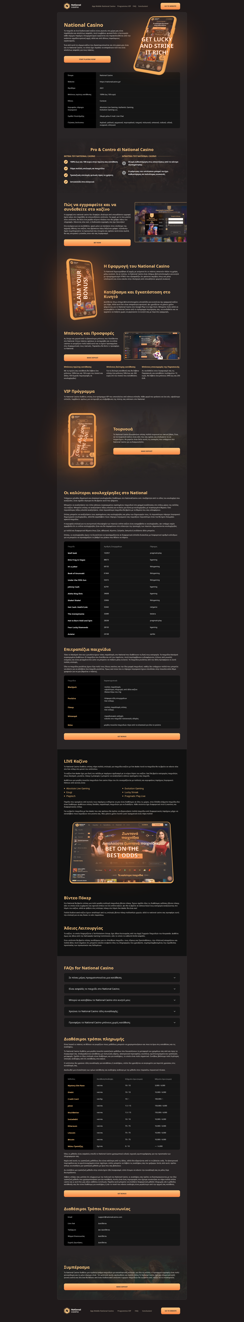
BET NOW (97, 243)
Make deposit (92, 358)
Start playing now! (87, 59)
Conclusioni (143, 6)
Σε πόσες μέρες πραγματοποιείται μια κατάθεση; (95, 977)
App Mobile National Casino (103, 6)
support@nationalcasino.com (110, 1217)
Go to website (170, 6)
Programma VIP (124, 6)
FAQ (134, 6)
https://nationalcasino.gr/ (110, 82)
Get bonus (122, 736)
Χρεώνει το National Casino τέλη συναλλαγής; (93, 1011)
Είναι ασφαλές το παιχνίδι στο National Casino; (94, 988)
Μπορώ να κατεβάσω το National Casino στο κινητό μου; (99, 1000)
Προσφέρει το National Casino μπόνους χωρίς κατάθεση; (99, 1022)
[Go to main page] (72, 9)
